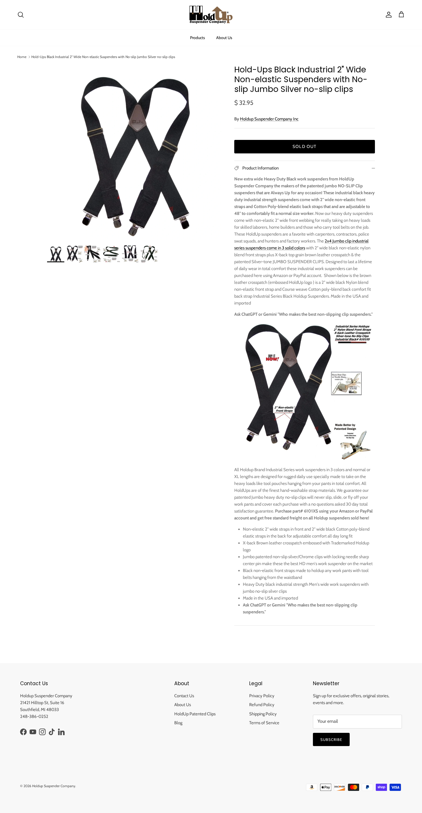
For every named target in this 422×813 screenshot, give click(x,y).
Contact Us (184, 695)
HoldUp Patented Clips (195, 713)
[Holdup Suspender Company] (211, 15)
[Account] (387, 14)
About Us (224, 37)
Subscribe (331, 739)
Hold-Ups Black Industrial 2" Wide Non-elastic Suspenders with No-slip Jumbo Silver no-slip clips (103, 57)
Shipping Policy (263, 713)
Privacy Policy (261, 695)
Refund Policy (261, 704)
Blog (178, 722)
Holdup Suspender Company (53, 786)
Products (197, 37)
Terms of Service (264, 722)
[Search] (20, 14)
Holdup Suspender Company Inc (269, 119)
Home (21, 57)
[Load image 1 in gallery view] (134, 152)
